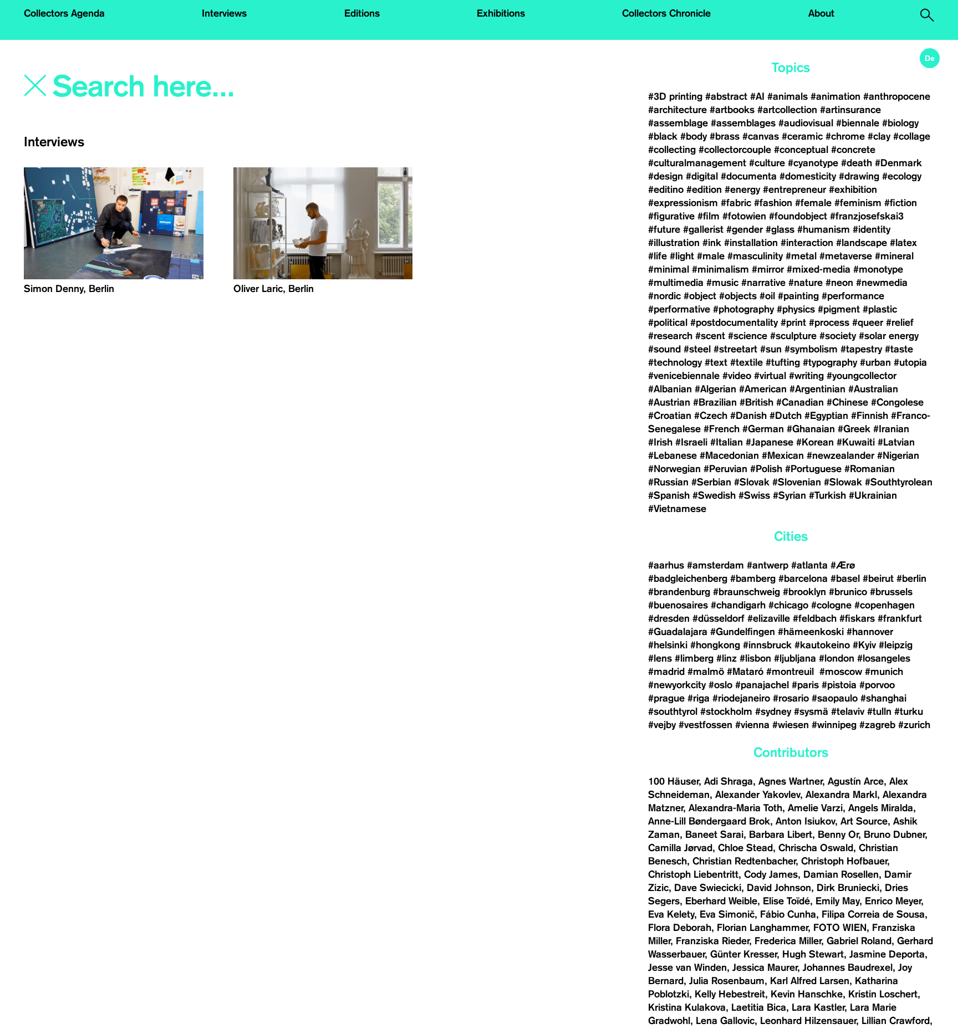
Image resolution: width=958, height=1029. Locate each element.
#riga (698, 698)
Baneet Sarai (714, 834)
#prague (666, 698)
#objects (738, 296)
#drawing (859, 176)
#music (722, 283)
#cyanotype (813, 163)
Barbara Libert (780, 834)
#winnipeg (834, 725)
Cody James (771, 874)
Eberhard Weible (721, 901)
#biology (900, 123)
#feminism (857, 203)
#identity (871, 229)
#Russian (668, 482)
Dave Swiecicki (707, 888)
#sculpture (793, 336)
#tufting (783, 362)
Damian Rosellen (841, 874)
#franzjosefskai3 (867, 216)
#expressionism (683, 203)
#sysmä (811, 711)
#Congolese (897, 402)
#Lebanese (672, 455)
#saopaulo (835, 698)
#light (682, 256)
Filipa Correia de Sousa (873, 914)
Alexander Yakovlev (757, 795)
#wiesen (790, 725)
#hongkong (715, 645)
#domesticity (807, 176)
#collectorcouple (735, 150)
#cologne (831, 605)
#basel (845, 578)
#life (657, 256)
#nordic (664, 296)
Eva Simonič (727, 914)
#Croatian (669, 416)
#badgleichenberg (687, 578)
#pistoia (839, 685)
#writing (806, 376)
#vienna (752, 725)
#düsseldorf (718, 618)
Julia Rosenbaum (727, 981)
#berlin (911, 578)
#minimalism (720, 269)
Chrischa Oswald (815, 848)
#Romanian (869, 469)
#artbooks (732, 110)
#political (667, 322)
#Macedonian (729, 455)
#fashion (773, 203)
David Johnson (779, 888)
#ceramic (802, 136)
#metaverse (845, 256)
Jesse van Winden (687, 967)
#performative (679, 309)
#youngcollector (861, 376)
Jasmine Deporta (887, 954)
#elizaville (768, 618)
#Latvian (896, 442)
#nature (805, 283)
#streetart (735, 349)
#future (664, 229)
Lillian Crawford (896, 1021)
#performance (853, 296)
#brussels (891, 592)
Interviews (224, 13)
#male (711, 256)
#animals (787, 96)
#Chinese (847, 402)
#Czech (710, 416)
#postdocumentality (734, 322)
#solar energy (889, 336)
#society (837, 336)
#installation (751, 243)
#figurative (671, 216)
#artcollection (787, 110)
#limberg (694, 658)
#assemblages (743, 123)
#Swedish (714, 495)
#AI (757, 96)
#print (793, 322)
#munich (884, 672)
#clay (879, 136)
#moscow (840, 672)
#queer (867, 322)
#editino (666, 189)
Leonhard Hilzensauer (808, 1021)
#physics (796, 309)
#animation (835, 96)
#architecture (677, 110)
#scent (710, 336)
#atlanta (809, 565)
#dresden (669, 618)
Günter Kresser (743, 954)
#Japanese (769, 442)
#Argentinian (817, 389)
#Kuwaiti (856, 442)
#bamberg (753, 578)
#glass (780, 229)
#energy (742, 189)
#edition (704, 189)
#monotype (878, 269)
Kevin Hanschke (807, 994)
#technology (675, 362)
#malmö (705, 672)
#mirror (768, 269)
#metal (801, 256)
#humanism (823, 229)
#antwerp (767, 565)
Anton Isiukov (805, 821)
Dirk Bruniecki (848, 888)
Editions (362, 13)
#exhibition (853, 189)
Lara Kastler (818, 1007)
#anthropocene (896, 96)
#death (856, 163)
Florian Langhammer (762, 928)
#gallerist (703, 229)
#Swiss (754, 495)
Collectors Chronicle (666, 13)
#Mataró (745, 672)
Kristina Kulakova (687, 1007)
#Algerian (715, 389)
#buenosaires (678, 605)
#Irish (660, 442)
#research (670, 336)
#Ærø (842, 565)
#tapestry (861, 349)
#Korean (815, 442)
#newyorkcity (677, 685)
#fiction (900, 203)
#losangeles (883, 658)
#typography (830, 362)
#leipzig (896, 645)
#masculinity (755, 256)
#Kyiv (864, 645)
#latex (903, 243)
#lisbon (755, 658)
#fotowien (744, 216)
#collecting (672, 150)
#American (763, 389)
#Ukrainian (873, 495)
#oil (767, 296)
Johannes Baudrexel (848, 967)
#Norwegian (674, 469)
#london (836, 658)
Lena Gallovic (725, 1021)
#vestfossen (705, 725)
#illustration (674, 243)
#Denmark (898, 163)
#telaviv (847, 711)
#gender (744, 229)
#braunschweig (746, 592)
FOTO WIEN (840, 928)
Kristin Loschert (883, 994)
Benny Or (838, 834)
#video (736, 376)
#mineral (894, 256)
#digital (702, 176)
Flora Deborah (679, 928)
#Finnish (869, 416)
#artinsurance (850, 110)
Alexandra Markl (841, 795)
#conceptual (801, 150)
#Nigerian (898, 455)
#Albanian (670, 389)
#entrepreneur (794, 189)
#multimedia (676, 283)
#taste (899, 349)
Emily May (837, 901)
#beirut (878, 578)
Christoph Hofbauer (844, 861)
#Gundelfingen (742, 632)
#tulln (879, 711)
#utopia (910, 362)
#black (662, 136)
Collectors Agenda (64, 13)
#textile (746, 362)
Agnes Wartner (790, 781)
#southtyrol (672, 711)
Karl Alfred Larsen (809, 981)
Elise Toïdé (786, 901)
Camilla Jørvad (680, 848)
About (821, 13)
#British (756, 402)
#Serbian (711, 482)
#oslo (720, 685)
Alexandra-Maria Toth (735, 808)
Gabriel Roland (859, 941)
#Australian (873, 389)
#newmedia (882, 283)
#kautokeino (822, 645)
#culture (767, 163)
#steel (697, 349)
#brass (725, 136)
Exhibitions (501, 13)
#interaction (807, 243)
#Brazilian (715, 402)
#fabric (736, 203)
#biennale (857, 123)
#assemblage (678, 123)
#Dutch (786, 416)
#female (813, 203)
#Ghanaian (811, 429)
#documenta (749, 176)
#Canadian (800, 402)
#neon (839, 283)
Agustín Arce (856, 781)
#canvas (760, 136)
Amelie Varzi (815, 808)
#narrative (763, 283)
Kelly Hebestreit (730, 994)
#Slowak (843, 482)
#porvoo (877, 685)
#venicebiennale (684, 376)
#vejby (662, 725)
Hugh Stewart (813, 954)
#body (693, 136)
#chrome (845, 136)
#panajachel (762, 685)
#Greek (854, 429)
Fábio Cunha (788, 914)
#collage (911, 136)
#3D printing (675, 96)
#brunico (848, 592)
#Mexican (783, 455)
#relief (900, 322)
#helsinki (667, 645)
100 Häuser (673, 781)
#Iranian (891, 429)
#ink (711, 243)
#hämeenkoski (811, 632)
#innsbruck (767, 645)
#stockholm (726, 711)
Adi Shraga (728, 781)
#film (708, 216)
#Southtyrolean (898, 482)
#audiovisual (805, 123)
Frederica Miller (788, 941)
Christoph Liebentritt (693, 874)
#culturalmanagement (697, 163)
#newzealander (840, 455)
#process (829, 322)
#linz (726, 658)
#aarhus (666, 565)
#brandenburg (679, 592)
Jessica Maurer (764, 967)
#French (722, 429)
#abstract (726, 96)
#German (763, 429)
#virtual (770, 376)
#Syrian (789, 495)
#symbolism (811, 349)
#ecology (901, 176)
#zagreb (877, 725)
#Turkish (827, 495)
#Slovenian (796, 482)
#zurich (914, 725)
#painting (798, 296)
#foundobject (798, 216)
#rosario (791, 698)
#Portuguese (813, 469)
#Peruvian (725, 469)
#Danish (748, 416)
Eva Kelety (671, 914)
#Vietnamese (677, 509)
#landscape (861, 243)
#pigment (839, 309)
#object (700, 296)
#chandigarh (738, 605)
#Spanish (669, 495)
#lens (660, 658)
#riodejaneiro (741, 698)
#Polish (766, 469)
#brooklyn (804, 592)
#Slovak (752, 482)
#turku (908, 711)
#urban (875, 362)
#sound (664, 349)
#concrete (853, 150)
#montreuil (791, 672)
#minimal (668, 269)
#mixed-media (818, 269)
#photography (743, 309)
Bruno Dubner (894, 834)
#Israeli (691, 442)
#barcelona (803, 578)
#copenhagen (884, 605)
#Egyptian (826, 416)
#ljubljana (795, 658)
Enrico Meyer (893, 901)
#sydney (773, 711)
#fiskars (857, 618)
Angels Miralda (880, 808)
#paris (805, 685)
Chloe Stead (745, 848)
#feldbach (815, 618)
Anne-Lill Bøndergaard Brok (709, 821)
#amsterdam (715, 565)
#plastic (880, 309)
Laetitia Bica (758, 1007)
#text (716, 362)
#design (665, 176)
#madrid (666, 672)
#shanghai (883, 698)
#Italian (726, 442)
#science (747, 336)
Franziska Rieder (712, 941)
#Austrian (669, 402)
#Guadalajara (677, 632)
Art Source (864, 821)
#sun (771, 349)
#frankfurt (900, 618)
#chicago (788, 605)
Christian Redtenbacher (744, 861)
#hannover (870, 632)
